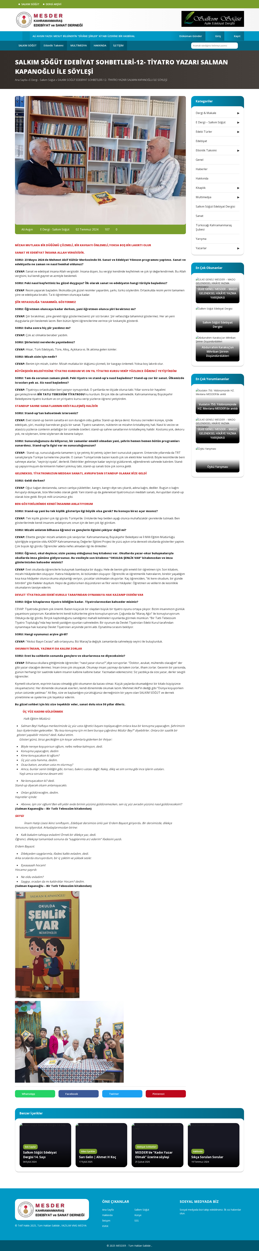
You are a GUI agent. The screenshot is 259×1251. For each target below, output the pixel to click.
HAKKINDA (100, 45)
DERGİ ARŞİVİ (53, 4)
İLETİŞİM (118, 45)
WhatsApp (28, 1094)
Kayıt (237, 36)
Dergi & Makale (206, 113)
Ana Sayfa (21, 80)
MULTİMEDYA (78, 45)
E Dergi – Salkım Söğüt (211, 122)
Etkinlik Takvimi (53, 45)
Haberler (202, 169)
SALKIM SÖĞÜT (30, 4)
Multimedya (203, 197)
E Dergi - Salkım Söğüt (42, 80)
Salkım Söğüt (141, 1209)
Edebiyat (201, 141)
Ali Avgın (27, 229)
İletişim (106, 1220)
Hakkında (202, 178)
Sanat (199, 216)
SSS (136, 1220)
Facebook (71, 1094)
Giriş (218, 36)
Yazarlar (201, 248)
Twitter (114, 1094)
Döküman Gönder (190, 36)
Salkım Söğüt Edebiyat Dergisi (215, 206)
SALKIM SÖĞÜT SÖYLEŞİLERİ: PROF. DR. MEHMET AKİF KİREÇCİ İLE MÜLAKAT (78, 36)
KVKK (105, 1226)
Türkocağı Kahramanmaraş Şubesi (214, 227)
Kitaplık (201, 188)
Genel (199, 160)
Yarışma (201, 239)
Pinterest (159, 1094)
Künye (137, 1215)
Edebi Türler (204, 132)
